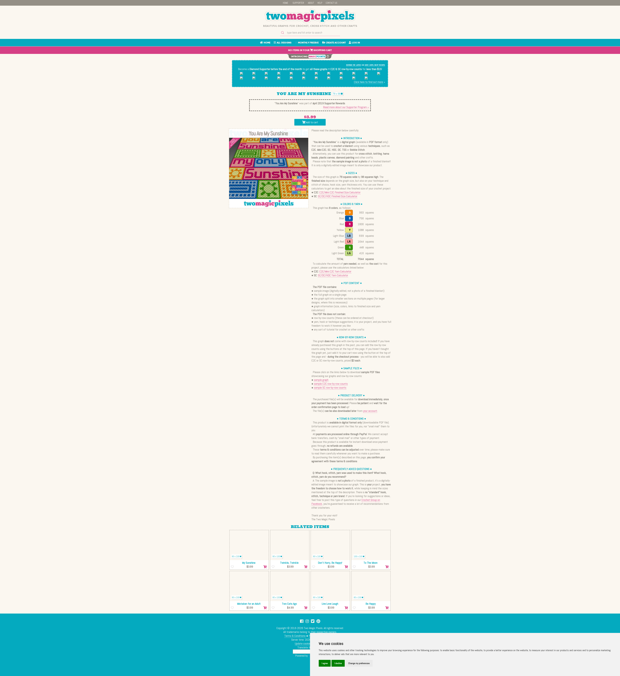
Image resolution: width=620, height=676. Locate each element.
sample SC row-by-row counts (330, 387)
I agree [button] (325, 663)
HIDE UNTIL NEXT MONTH (375, 65)
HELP (319, 2)
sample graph (321, 380)
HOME (285, 2)
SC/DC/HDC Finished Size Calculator (337, 196)
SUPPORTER (298, 2)
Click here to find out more (368, 82)
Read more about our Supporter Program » (346, 107)
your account (370, 411)
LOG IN (355, 42)
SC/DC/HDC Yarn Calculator (333, 275)
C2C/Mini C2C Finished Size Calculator (340, 192)
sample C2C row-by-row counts (331, 384)
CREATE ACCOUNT (335, 42)
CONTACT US (331, 2)
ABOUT (311, 2)
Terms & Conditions (295, 636)
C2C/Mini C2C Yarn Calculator (335, 271)
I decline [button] (338, 663)
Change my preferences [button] (359, 663)
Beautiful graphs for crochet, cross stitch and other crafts (310, 26)
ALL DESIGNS (283, 42)
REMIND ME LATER (353, 65)
